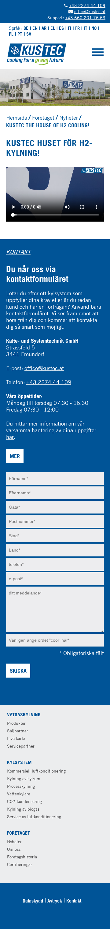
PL (11, 34)
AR (44, 28)
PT (19, 34)
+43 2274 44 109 (87, 5)
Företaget (43, 117)
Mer (15, 456)
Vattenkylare (18, 793)
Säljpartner (17, 730)
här (10, 436)
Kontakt (73, 901)
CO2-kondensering (24, 801)
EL (52, 28)
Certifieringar (19, 864)
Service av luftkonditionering (34, 816)
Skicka (18, 670)
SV (28, 34)
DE (26, 28)
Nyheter (68, 117)
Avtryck (54, 901)
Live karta (16, 738)
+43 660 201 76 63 (85, 17)
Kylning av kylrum (23, 778)
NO (94, 28)
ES (61, 28)
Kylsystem (19, 762)
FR (77, 28)
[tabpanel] (55, 87)
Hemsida (16, 117)
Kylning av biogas (23, 809)
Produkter (16, 723)
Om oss (13, 849)
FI (69, 28)
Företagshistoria (22, 856)
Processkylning (21, 786)
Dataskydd (33, 901)
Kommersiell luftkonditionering (36, 770)
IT (85, 28)
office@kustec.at (89, 11)
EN (35, 28)
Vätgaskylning (24, 714)
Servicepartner (21, 745)
